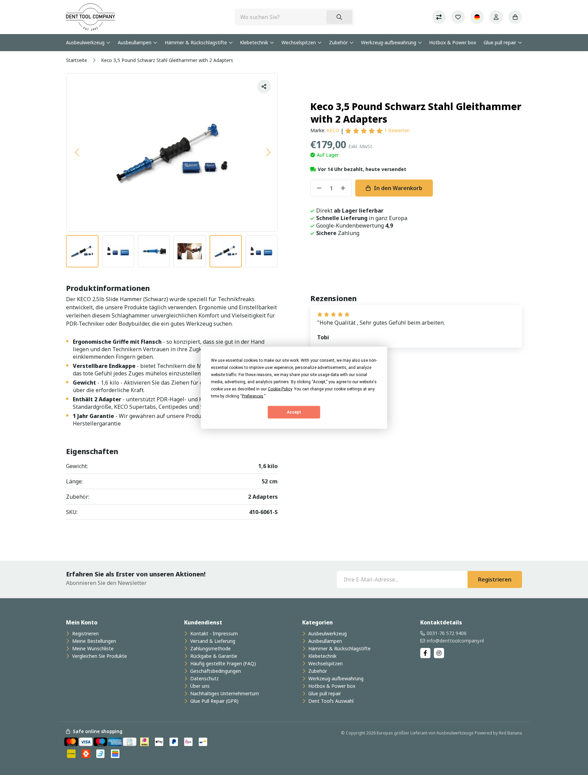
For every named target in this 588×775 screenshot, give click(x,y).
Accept (294, 412)
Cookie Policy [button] (280, 388)
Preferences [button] (252, 395)
